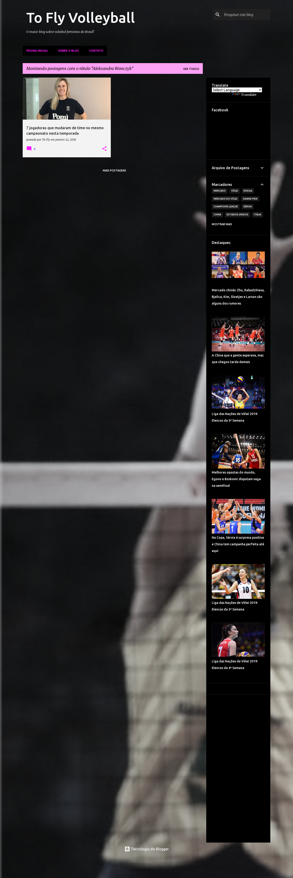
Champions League (226, 206)
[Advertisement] (238, 768)
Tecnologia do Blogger (149, 849)
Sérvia (247, 206)
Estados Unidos (237, 214)
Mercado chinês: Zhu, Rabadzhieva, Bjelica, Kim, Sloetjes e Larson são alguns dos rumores (238, 296)
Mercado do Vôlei (225, 198)
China (217, 214)
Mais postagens (114, 170)
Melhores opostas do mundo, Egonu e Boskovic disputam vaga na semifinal (236, 479)
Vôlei (234, 190)
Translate (248, 95)
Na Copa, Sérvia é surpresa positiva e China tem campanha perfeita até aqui (238, 544)
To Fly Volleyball (80, 17)
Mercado (220, 190)
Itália (257, 214)
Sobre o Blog (68, 50)
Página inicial (37, 50)
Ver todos (191, 68)
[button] (104, 149)
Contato (96, 50)
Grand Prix (250, 198)
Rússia (248, 190)
